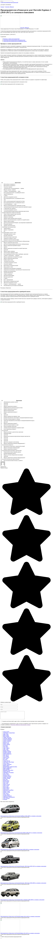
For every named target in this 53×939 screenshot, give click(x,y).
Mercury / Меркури (7, 767)
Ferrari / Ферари (6, 744)
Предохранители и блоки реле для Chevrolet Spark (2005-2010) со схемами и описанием (20, 849)
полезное (5, 799)
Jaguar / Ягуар (6, 757)
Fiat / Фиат (5, 745)
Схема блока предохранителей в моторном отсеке (14, 40)
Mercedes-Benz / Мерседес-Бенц (10, 766)
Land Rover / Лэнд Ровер (8, 762)
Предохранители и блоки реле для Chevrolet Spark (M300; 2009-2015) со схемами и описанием (21, 832)
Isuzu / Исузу (6, 755)
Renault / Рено (6, 780)
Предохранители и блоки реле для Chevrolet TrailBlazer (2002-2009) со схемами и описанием (21, 816)
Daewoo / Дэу (6, 742)
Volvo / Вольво (6, 798)
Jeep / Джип (5, 758)
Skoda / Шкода (6, 787)
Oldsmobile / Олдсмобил (8, 772)
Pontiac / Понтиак (7, 777)
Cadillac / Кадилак (7, 737)
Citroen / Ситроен (7, 740)
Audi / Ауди (5, 733)
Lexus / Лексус (6, 763)
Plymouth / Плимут (7, 776)
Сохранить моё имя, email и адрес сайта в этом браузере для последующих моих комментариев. (23, 721)
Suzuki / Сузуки (6, 792)
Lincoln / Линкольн (7, 764)
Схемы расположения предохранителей (9, 2)
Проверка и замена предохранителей (11, 38)
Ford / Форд (5, 746)
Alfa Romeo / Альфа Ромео (9, 732)
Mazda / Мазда (6, 765)
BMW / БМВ (6, 735)
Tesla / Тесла (5, 793)
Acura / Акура (6, 731)
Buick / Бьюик (6, 736)
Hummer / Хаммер (7, 751)
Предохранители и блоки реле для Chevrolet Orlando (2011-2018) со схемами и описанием (20, 916)
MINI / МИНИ (6, 769)
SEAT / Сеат (5, 786)
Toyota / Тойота (6, 794)
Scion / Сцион (6, 785)
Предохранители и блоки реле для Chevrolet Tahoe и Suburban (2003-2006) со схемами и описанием (22, 899)
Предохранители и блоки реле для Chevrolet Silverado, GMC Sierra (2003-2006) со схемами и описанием (23, 883)
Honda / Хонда (6, 750)
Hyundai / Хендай (7, 752)
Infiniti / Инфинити (7, 753)
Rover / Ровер (6, 781)
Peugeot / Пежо (6, 774)
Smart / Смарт (6, 788)
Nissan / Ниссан (6, 771)
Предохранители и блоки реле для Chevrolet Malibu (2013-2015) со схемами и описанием (20, 933)
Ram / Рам (5, 779)
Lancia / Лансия (6, 760)
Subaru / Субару (6, 791)
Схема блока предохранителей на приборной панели (14, 41)
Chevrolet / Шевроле (24, 27)
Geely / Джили (6, 747)
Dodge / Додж (6, 743)
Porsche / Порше (6, 778)
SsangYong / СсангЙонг (8, 790)
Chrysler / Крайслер (7, 739)
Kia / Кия (5, 759)
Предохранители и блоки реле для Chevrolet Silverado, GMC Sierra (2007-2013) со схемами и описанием (23, 866)
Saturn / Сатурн (6, 784)
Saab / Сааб (5, 783)
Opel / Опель (6, 773)
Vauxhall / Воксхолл (7, 795)
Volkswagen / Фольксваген (9, 797)
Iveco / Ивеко (6, 756)
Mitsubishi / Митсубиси (8, 770)
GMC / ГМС (5, 749)
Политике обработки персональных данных (20, 724)
